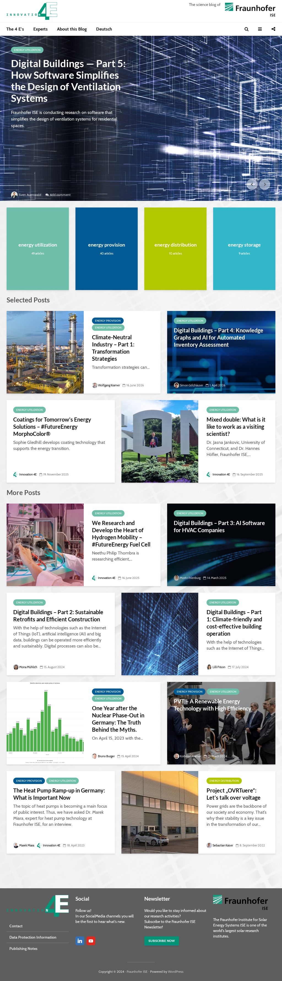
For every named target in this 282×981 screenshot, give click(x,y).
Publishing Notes (23, 948)
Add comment (60, 195)
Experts (40, 29)
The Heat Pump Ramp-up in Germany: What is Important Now (59, 794)
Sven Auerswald (30, 195)
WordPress (175, 971)
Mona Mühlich (28, 667)
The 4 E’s (15, 29)
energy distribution (175, 245)
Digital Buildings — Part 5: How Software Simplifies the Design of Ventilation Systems (68, 81)
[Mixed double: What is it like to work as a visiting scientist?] (160, 441)
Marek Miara (26, 845)
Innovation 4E (28, 474)
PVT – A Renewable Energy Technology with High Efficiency (212, 705)
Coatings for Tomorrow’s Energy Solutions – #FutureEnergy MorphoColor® (52, 426)
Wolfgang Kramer (109, 385)
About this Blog (72, 29)
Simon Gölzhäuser (191, 385)
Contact (16, 925)
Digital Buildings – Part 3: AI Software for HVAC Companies (219, 526)
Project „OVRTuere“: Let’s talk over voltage (234, 794)
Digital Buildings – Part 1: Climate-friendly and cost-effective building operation (234, 623)
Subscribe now (161, 941)
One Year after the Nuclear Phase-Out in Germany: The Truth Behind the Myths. (118, 719)
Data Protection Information (32, 937)
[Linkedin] (79, 940)
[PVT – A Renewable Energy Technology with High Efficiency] (221, 722)
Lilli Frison (219, 667)
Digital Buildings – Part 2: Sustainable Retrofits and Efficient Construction (58, 615)
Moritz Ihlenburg (190, 578)
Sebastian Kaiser (223, 845)
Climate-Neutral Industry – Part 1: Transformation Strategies (113, 348)
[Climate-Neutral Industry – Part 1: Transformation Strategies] (45, 351)
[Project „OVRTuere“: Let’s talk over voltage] (160, 812)
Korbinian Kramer (190, 756)
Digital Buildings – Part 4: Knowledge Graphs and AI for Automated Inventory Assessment (218, 337)
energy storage (244, 245)
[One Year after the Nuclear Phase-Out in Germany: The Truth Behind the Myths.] (45, 722)
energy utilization (27, 50)
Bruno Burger (106, 756)
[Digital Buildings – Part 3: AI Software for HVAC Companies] (221, 544)
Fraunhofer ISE (137, 971)
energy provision (106, 245)
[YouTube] (90, 940)
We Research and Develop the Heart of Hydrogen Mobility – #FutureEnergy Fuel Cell (121, 534)
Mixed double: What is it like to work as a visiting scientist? (236, 426)
